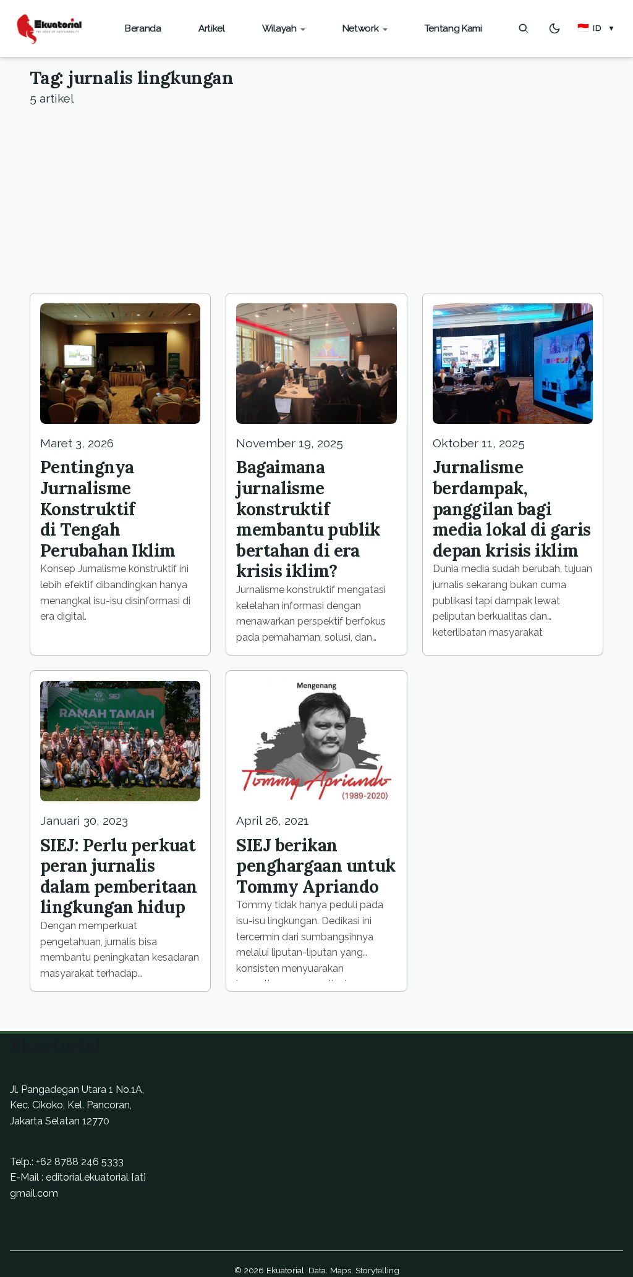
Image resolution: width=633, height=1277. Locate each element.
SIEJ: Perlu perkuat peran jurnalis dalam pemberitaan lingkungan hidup (118, 876)
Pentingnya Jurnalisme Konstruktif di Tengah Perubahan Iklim (108, 508)
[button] (596, 28)
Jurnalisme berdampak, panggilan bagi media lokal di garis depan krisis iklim (512, 508)
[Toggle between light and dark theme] (554, 28)
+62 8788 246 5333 (80, 1162)
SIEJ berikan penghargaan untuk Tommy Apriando (315, 866)
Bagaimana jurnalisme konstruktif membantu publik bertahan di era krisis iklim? (308, 519)
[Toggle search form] (523, 28)
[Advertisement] (316, 200)
